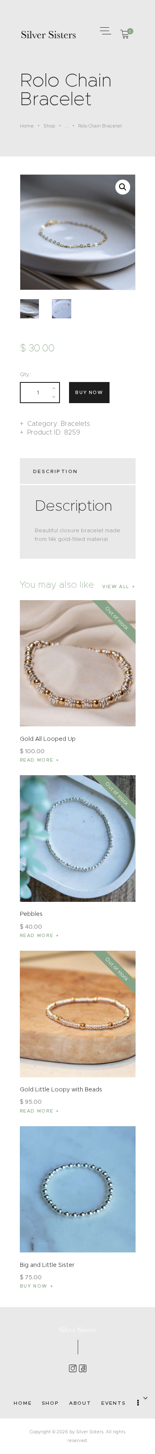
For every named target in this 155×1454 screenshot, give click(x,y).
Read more (37, 760)
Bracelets (75, 424)
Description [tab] (55, 471)
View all (115, 586)
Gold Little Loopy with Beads (61, 1089)
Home (27, 126)
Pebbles (31, 914)
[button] (104, 30)
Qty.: (25, 374)
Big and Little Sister (47, 1265)
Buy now (89, 392)
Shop (49, 126)
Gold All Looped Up (48, 738)
